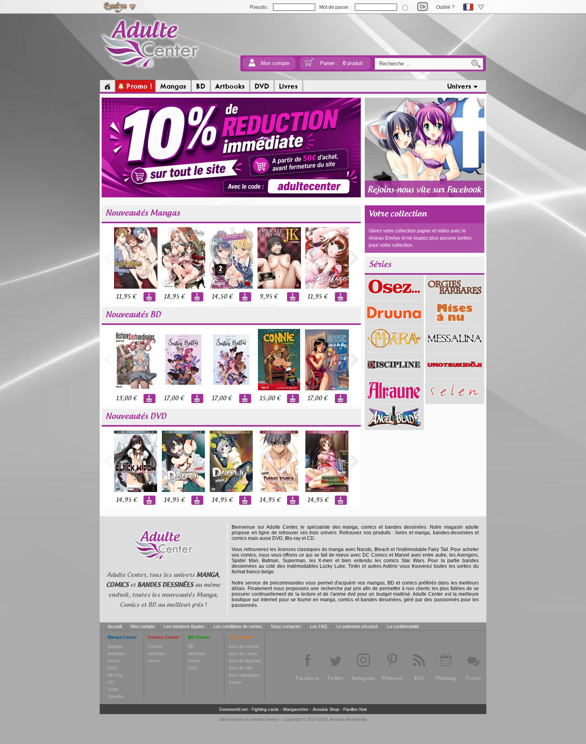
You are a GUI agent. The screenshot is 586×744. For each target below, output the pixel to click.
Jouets (235, 682)
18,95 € (174, 296)
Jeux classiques (244, 675)
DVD (112, 667)
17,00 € (174, 398)
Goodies (116, 696)
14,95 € (126, 500)
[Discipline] (394, 375)
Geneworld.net (233, 709)
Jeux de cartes (243, 653)
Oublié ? (445, 7)
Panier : (341, 63)
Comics (155, 646)
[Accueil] (107, 86)
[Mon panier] (309, 65)
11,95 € (126, 296)
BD (191, 646)
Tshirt (113, 689)
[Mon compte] (252, 65)
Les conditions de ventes (238, 626)
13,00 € (126, 398)
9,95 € (268, 296)
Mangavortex (296, 709)
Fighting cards (265, 709)
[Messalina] (454, 349)
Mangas (115, 646)
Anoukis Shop (326, 709)
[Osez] (394, 297)
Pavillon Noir (355, 709)
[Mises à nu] (454, 323)
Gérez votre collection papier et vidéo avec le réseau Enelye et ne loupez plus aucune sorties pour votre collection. (420, 238)
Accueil (115, 626)
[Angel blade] (394, 427)
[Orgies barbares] (454, 297)
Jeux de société (243, 646)
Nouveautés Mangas (143, 213)
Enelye (272, 719)
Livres (114, 660)
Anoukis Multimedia (348, 719)
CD (111, 682)
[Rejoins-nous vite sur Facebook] (424, 196)
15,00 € (270, 398)
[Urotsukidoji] (454, 375)
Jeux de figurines (245, 660)
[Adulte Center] (150, 69)
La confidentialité (403, 626)
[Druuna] (394, 323)
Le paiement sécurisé (357, 626)
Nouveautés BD (133, 315)
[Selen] (454, 401)
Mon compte (275, 63)
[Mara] (394, 349)
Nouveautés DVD (136, 416)
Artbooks (116, 653)
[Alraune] (394, 401)
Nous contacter (286, 626)
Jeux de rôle (240, 667)
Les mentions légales (184, 626)
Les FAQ (318, 626)
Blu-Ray (115, 675)
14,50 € (222, 296)
